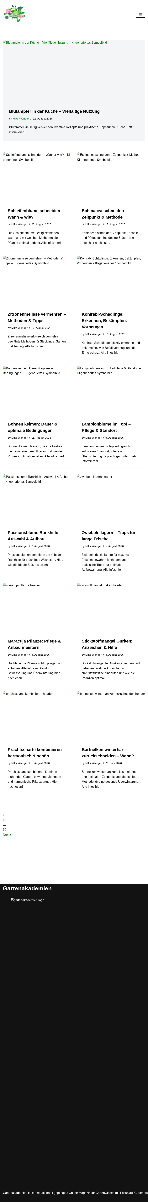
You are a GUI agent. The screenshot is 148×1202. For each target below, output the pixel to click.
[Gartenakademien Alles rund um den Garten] (14, 14)
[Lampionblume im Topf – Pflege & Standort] (111, 391)
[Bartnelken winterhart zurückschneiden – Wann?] (111, 717)
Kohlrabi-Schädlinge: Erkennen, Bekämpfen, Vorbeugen (104, 320)
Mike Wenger (21, 118)
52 (4, 829)
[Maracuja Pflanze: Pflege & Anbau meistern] (37, 608)
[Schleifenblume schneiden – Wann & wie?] (37, 178)
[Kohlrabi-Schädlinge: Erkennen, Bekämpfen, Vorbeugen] (111, 281)
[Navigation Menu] (140, 14)
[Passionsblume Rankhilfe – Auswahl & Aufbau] (37, 500)
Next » (7, 834)
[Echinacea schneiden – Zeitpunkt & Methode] (111, 178)
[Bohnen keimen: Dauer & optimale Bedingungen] (37, 391)
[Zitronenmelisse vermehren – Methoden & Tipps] (37, 281)
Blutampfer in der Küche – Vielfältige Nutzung (54, 111)
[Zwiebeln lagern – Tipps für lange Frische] (111, 500)
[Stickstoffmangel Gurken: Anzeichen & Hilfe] (111, 608)
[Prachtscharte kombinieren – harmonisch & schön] (37, 717)
